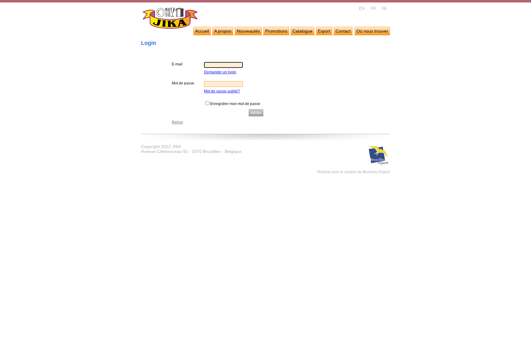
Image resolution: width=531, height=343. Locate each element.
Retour (177, 122)
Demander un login (220, 72)
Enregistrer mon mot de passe (235, 104)
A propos (222, 31)
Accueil (202, 31)
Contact (343, 31)
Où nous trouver (372, 31)
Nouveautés (248, 31)
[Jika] (170, 19)
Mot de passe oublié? (222, 91)
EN (361, 8)
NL (384, 8)
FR (373, 8)
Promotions (276, 31)
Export (324, 31)
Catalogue (303, 31)
